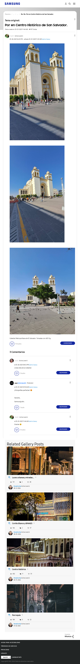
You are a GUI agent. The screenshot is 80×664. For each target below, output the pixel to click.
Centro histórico (19, 569)
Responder (63, 373)
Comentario (68, 343)
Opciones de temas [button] (71, 19)
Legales (4, 653)
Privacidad (5, 650)
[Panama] (12, 3)
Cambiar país (16, 657)
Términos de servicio (9, 646)
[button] (71, 35)
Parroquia (16, 615)
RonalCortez (17, 486)
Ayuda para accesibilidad (10, 642)
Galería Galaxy (46, 39)
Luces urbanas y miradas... (23, 477)
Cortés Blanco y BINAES (22, 523)
